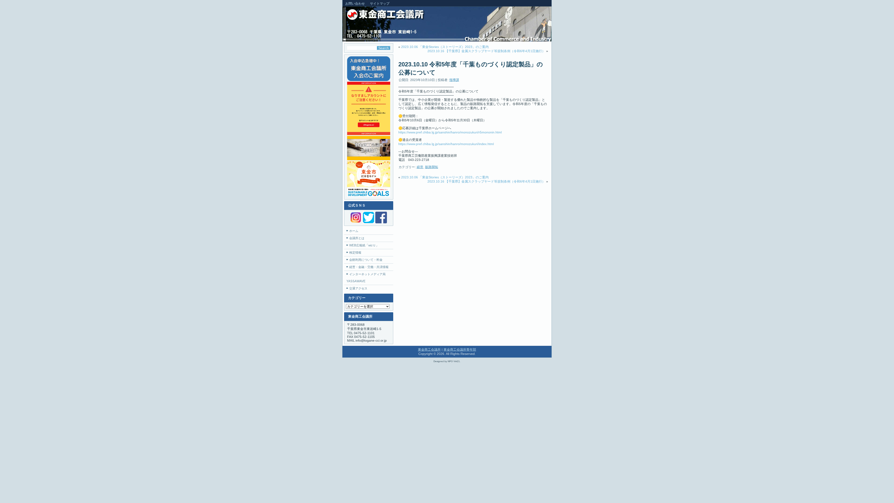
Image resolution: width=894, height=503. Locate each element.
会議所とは (356, 238)
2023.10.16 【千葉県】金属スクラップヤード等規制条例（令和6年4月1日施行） (486, 51)
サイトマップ (379, 3)
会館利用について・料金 (366, 260)
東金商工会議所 (429, 349)
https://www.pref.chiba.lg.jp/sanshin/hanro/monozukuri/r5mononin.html (450, 132)
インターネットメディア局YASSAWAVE (366, 277)
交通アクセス (358, 288)
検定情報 (355, 252)
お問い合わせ (355, 3)
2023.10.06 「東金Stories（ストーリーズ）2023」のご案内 (445, 47)
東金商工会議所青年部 (460, 349)
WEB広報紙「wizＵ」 (364, 245)
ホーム (353, 231)
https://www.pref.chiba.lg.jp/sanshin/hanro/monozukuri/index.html (446, 144)
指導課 (454, 80)
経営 (420, 167)
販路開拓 (431, 167)
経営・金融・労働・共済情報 (369, 267)
